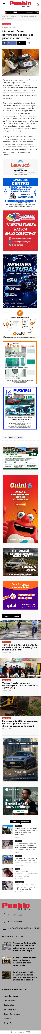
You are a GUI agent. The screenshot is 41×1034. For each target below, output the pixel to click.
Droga (18, 869)
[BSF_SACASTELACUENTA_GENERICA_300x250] (20, 801)
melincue (11, 437)
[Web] (20, 595)
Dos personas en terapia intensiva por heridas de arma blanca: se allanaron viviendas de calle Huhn (26, 847)
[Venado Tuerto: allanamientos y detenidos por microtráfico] (7, 872)
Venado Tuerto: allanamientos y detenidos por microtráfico (26, 874)
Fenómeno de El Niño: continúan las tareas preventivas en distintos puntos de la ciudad (20, 723)
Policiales (9, 16)
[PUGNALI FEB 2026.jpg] (20, 408)
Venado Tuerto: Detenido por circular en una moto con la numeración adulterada (26, 831)
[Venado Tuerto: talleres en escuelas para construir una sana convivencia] (20, 668)
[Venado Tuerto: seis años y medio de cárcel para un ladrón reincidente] (7, 885)
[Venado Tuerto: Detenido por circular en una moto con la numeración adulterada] (7, 829)
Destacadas (6, 642)
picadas (20, 437)
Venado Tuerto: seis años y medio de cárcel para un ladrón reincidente (26, 887)
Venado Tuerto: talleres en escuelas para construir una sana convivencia (20, 685)
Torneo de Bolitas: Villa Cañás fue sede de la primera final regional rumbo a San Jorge (20, 647)
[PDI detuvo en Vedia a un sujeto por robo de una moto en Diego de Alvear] (7, 859)
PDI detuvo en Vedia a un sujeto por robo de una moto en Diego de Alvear (26, 861)
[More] (29, 43)
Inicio (3, 16)
